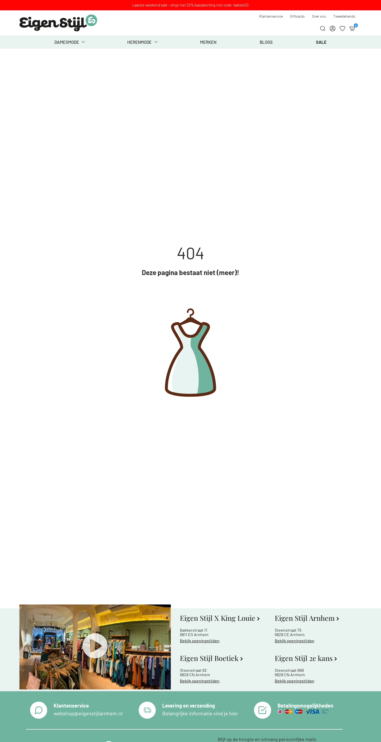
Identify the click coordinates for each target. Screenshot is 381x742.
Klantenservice (271, 16)
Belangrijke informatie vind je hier (200, 713)
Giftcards (297, 16)
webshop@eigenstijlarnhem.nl (88, 713)
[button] (95, 647)
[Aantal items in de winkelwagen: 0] (352, 28)
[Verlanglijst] (342, 28)
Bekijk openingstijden (200, 640)
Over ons (319, 16)
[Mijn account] (332, 28)
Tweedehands (344, 16)
